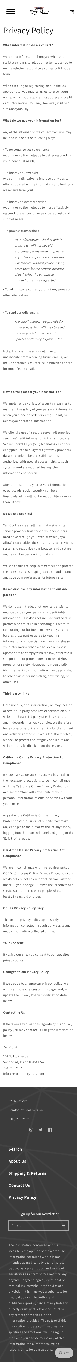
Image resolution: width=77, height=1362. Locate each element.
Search (15, 1149)
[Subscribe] (63, 1225)
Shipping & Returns (27, 1173)
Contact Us (19, 1185)
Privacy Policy (22, 1197)
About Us (17, 1161)
